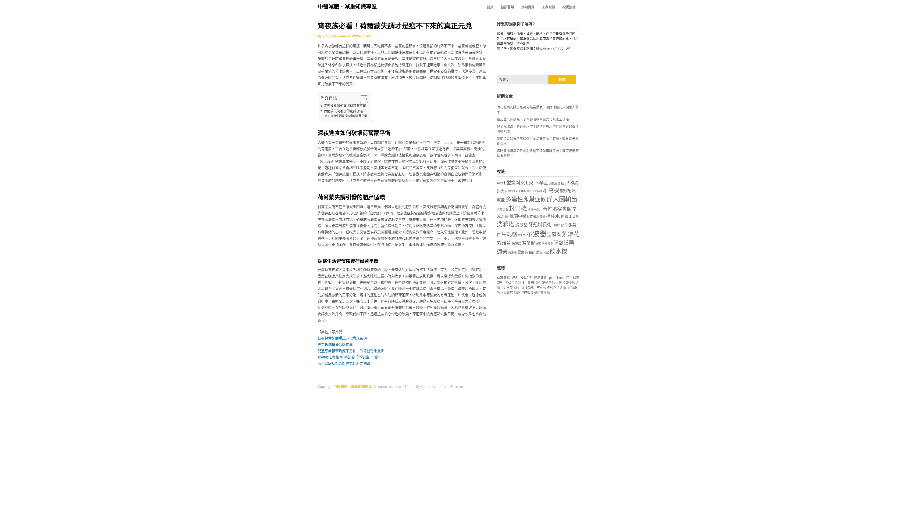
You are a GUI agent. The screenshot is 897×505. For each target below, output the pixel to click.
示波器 (536, 234)
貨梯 (538, 243)
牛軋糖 (509, 234)
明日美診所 (510, 287)
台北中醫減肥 (523, 191)
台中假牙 (510, 191)
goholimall (556, 278)
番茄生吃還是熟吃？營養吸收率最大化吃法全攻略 (533, 119)
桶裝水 (553, 216)
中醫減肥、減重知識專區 (347, 7)
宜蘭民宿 (502, 209)
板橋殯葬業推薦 (538, 292)
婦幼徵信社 (550, 283)
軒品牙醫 (540, 278)
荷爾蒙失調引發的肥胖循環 (343, 111)
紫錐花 (570, 234)
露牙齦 (512, 252)
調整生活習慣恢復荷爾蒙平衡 (349, 116)
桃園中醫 (517, 216)
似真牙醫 (503, 278)
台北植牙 (537, 191)
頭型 (546, 252)
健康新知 (527, 287)
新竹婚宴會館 (557, 209)
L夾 (530, 183)
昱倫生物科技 (515, 283)
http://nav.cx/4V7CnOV (553, 48)
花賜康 (516, 243)
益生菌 (521, 235)
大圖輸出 (565, 199)
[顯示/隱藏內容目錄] (361, 99)
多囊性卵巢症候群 (528, 199)
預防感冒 (536, 252)
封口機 (518, 208)
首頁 (490, 7)
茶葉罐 (528, 243)
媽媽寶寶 (527, 7)
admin (327, 36)
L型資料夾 (514, 183)
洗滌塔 (505, 224)
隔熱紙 (561, 243)
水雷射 (574, 217)
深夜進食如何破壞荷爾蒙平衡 (345, 106)
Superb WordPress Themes (442, 387)
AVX (500, 183)
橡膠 (564, 216)
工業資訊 (548, 7)
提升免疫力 (535, 209)
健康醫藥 (507, 7)
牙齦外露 (558, 225)
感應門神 (520, 292)
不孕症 (541, 183)
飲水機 (558, 251)
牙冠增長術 (540, 224)
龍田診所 (534, 283)
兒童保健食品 (557, 183)
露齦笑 (522, 252)
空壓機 (554, 234)
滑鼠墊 (521, 225)
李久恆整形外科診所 (552, 287)
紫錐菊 (504, 243)
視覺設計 (569, 7)
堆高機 (551, 190)
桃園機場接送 (536, 217)
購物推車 (547, 243)
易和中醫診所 (522, 278)
